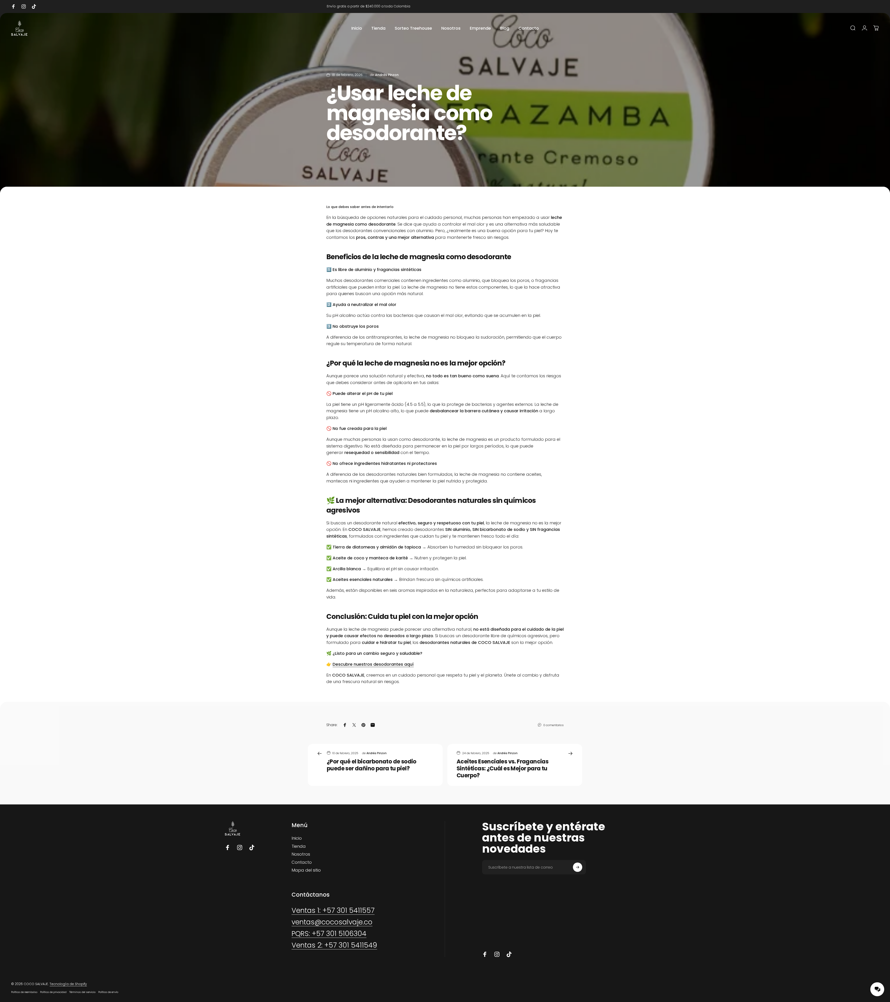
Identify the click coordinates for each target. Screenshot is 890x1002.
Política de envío (108, 992)
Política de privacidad (53, 992)
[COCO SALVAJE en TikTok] (251, 847)
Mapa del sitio (306, 870)
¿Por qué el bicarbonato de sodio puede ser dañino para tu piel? (371, 765)
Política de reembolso (24, 992)
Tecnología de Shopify (68, 984)
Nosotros (301, 854)
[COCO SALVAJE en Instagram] (239, 847)
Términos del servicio (82, 992)
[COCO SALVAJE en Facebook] (227, 847)
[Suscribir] (577, 867)
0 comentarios (553, 725)
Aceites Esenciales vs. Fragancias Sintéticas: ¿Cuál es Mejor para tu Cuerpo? (502, 768)
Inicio (297, 838)
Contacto (302, 862)
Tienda (299, 846)
